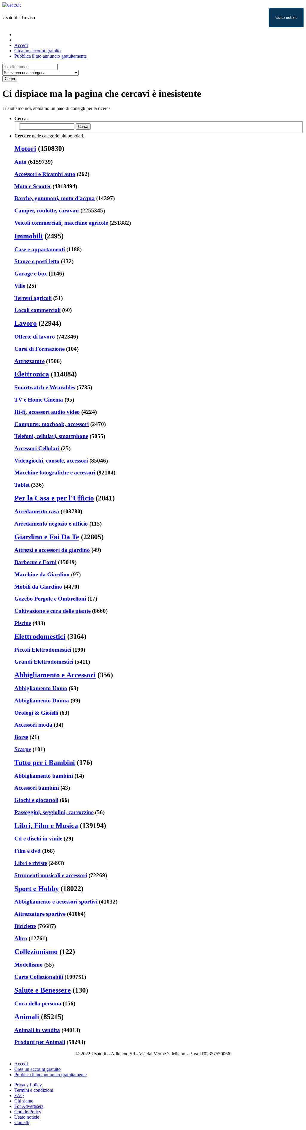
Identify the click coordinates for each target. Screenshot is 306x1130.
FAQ (19, 1095)
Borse (21, 737)
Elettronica (31, 374)
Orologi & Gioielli (36, 713)
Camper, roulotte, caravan (46, 210)
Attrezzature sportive (39, 914)
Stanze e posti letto (36, 261)
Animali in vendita (37, 1030)
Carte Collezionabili (38, 977)
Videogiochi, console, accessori (51, 460)
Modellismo (28, 964)
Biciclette (25, 926)
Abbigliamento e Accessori (55, 675)
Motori (25, 148)
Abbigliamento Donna (41, 700)
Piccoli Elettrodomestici (42, 650)
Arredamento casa (36, 511)
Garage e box (30, 273)
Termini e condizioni (33, 1090)
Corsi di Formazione (39, 349)
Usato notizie (286, 17)
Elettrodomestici (39, 636)
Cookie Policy (27, 1111)
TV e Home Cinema (38, 399)
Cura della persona (37, 1003)
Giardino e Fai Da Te (46, 537)
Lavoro (25, 323)
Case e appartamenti (39, 249)
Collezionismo (36, 952)
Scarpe (22, 749)
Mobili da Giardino (38, 587)
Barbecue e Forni (35, 562)
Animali (26, 1017)
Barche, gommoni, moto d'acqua (54, 198)
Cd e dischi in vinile (38, 838)
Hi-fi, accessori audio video (47, 412)
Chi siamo (23, 1100)
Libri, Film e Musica (46, 825)
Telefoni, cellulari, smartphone (51, 436)
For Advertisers (28, 1106)
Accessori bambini (36, 788)
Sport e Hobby (36, 888)
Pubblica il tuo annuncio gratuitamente (50, 56)
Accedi (21, 45)
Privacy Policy (28, 1084)
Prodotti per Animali (39, 1042)
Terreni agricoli (33, 298)
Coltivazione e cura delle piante (52, 611)
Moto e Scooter (32, 186)
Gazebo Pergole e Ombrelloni (50, 598)
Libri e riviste (30, 863)
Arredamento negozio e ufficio (51, 523)
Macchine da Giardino (42, 574)
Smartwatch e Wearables (44, 387)
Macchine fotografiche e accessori (54, 472)
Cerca (10, 78)
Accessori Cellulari (36, 448)
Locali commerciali (37, 310)
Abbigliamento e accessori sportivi (55, 901)
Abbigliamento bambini (43, 776)
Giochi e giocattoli (36, 800)
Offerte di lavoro (34, 336)
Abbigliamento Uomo (40, 688)
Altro (20, 938)
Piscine (22, 623)
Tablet (22, 485)
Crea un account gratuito (37, 50)
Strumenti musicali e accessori (50, 875)
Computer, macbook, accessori (51, 424)
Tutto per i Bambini (44, 762)
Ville (19, 286)
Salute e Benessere (42, 990)
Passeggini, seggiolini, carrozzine (54, 812)
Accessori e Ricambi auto (44, 174)
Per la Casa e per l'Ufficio (54, 498)
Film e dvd (27, 851)
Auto (20, 162)
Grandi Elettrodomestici (43, 662)
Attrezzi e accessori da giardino (52, 550)
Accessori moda (33, 725)
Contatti (21, 1122)
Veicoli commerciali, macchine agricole (61, 223)
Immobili (28, 236)
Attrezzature (29, 361)
